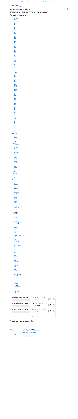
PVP (14, 174)
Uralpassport (16, 192)
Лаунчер (15, 137)
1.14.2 (15, 40)
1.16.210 (15, 86)
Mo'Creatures (16, 241)
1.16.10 (15, 95)
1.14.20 (15, 102)
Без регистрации (17, 139)
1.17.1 (15, 23)
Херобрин (16, 184)
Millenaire (16, 246)
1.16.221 (15, 84)
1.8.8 (15, 60)
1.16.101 (15, 90)
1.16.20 (15, 94)
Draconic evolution (17, 245)
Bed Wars (16, 256)
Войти (75, 1)
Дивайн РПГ (16, 223)
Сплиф (15, 269)
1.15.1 (15, 34)
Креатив (15, 145)
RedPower (16, 242)
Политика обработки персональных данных (32, 330)
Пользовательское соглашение (29, 332)
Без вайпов (16, 171)
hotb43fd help (17, 210)
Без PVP (15, 176)
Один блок (16, 279)
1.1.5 (14, 121)
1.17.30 (15, 80)
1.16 (14, 32)
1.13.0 (15, 107)
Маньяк (15, 270)
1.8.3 (15, 61)
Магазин (15, 196)
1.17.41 (15, 76)
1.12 (14, 50)
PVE (14, 177)
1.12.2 (15, 47)
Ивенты (15, 157)
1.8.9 (15, 59)
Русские (15, 292)
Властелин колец (17, 235)
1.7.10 (15, 64)
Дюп (15, 180)
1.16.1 (15, 31)
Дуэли (15, 252)
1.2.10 (15, 118)
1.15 (14, 36)
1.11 (14, 52)
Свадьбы (16, 187)
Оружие (15, 213)
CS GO (15, 273)
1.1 (14, 123)
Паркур (15, 262)
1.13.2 (15, 43)
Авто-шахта (16, 194)
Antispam (16, 199)
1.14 (14, 42)
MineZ (15, 231)
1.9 (14, 57)
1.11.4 (15, 111)
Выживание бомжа (18, 282)
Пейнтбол (16, 283)
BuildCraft (16, 228)
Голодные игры (17, 255)
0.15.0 (15, 128)
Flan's (15, 226)
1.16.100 (15, 91)
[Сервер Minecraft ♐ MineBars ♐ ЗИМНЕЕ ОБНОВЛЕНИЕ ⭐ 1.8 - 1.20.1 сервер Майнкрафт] (21, 300)
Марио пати (16, 275)
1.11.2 (15, 51)
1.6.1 (14, 117)
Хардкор (15, 167)
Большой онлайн (17, 286)
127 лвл (15, 208)
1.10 (14, 55)
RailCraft (15, 247)
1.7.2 (14, 65)
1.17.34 (15, 79)
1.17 (14, 24)
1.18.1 (15, 20)
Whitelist (15, 141)
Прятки (15, 257)
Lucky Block (16, 225)
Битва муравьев (17, 274)
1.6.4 (15, 68)
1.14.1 (15, 41)
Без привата (16, 152)
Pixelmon (15, 217)
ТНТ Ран (15, 259)
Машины (15, 218)
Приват (15, 149)
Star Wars (16, 236)
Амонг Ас (16, 280)
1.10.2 (15, 54)
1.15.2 (15, 33)
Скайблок (16, 264)
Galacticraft (16, 230)
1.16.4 (15, 27)
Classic (15, 166)
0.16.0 (15, 126)
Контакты (12, 330)
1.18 (14, 22)
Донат (15, 148)
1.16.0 (15, 98)
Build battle (16, 261)
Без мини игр (16, 253)
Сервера (28, 2)
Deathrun (15, 267)
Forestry (15, 240)
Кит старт (16, 170)
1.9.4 (15, 56)
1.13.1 (10, 17)
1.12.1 (15, 48)
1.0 (14, 125)
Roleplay (15, 158)
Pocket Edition (17, 74)
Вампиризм (16, 207)
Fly (14, 154)
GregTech (16, 239)
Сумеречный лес (17, 237)
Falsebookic (16, 205)
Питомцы (16, 198)
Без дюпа (16, 147)
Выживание (16, 144)
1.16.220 (15, 85)
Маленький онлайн (18, 287)
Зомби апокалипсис (18, 222)
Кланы (15, 183)
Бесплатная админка (18, 156)
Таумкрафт (16, 221)
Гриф (15, 159)
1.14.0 (15, 104)
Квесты (15, 251)
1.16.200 (15, 89)
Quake (15, 266)
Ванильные (16, 162)
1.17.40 (15, 77)
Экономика (16, 188)
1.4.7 (14, 70)
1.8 (14, 63)
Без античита (16, 165)
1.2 (14, 119)
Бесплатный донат (18, 168)
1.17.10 (15, 81)
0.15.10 (15, 127)
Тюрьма (15, 185)
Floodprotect (16, 193)
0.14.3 (15, 130)
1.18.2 (15, 19)
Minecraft (46, 2)
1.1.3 (14, 122)
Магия (15, 202)
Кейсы (15, 203)
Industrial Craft (17, 214)
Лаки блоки (16, 278)
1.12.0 (15, 109)
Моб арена (16, 265)
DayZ (15, 216)
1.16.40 (15, 93)
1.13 (14, 46)
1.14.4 (15, 37)
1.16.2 (15, 29)
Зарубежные (16, 291)
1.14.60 (15, 99)
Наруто (15, 189)
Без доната (16, 151)
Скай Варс (16, 260)
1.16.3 (15, 28)
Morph (15, 232)
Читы (15, 163)
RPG (14, 153)
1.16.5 (15, 26)
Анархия (15, 161)
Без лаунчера (16, 138)
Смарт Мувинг (17, 233)
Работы (15, 201)
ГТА (14, 244)
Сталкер (15, 219)
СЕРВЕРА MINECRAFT (15, 1)
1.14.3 (15, 38)
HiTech (15, 227)
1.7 (14, 66)
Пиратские (16, 136)
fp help (15, 197)
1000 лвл (15, 182)
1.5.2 (15, 69)
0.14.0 (15, 131)
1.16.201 (15, 88)
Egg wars (16, 271)
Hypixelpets (16, 191)
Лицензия (16, 134)
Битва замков (17, 276)
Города (15, 206)
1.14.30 (15, 100)
